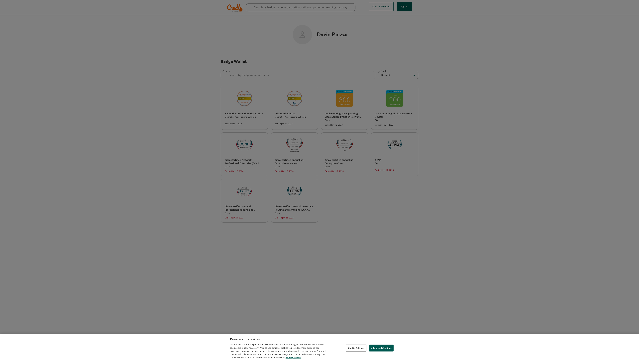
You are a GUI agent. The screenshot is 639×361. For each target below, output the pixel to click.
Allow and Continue (381, 347)
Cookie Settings (356, 347)
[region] (319, 347)
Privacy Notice (293, 357)
